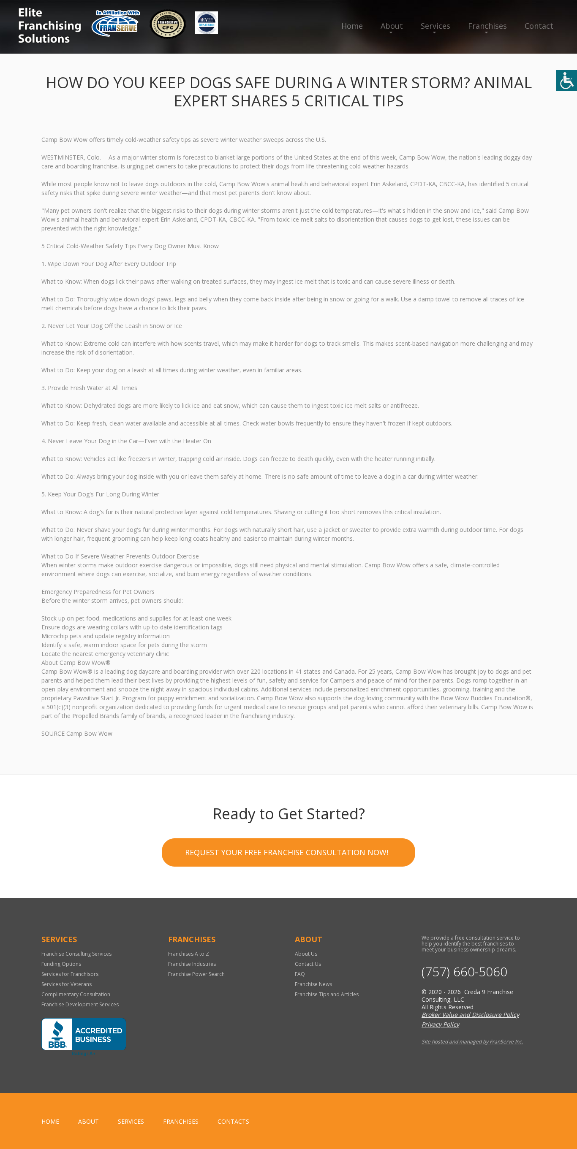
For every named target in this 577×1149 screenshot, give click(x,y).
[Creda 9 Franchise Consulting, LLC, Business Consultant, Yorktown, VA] (83, 1037)
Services (435, 26)
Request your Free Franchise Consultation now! (286, 852)
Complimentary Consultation (75, 994)
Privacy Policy (440, 1024)
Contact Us (308, 963)
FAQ (300, 974)
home (50, 1121)
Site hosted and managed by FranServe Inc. (472, 1041)
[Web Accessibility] (566, 80)
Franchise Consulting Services (76, 953)
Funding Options (61, 963)
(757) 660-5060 (464, 971)
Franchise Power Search (196, 974)
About (392, 26)
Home (352, 26)
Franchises (487, 26)
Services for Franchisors (69, 974)
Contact (539, 26)
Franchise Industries (192, 963)
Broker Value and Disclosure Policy (470, 1015)
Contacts (233, 1121)
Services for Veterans (66, 984)
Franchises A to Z (188, 953)
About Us (306, 953)
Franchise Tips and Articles (327, 994)
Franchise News (313, 984)
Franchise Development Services (80, 1004)
